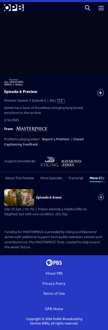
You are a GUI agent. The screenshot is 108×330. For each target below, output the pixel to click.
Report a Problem (55, 139)
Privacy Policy (54, 283)
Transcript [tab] (75, 178)
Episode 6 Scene (49, 197)
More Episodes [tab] (51, 178)
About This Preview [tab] (19, 178)
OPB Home (54, 309)
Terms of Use (54, 293)
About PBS (54, 273)
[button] (87, 7)
